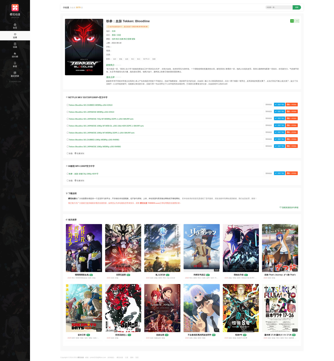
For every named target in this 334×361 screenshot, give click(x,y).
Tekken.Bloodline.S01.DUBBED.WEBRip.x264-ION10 (90, 105)
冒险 (133, 39)
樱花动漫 (120, 357)
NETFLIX (146, 59)
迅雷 (137, 357)
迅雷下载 (281, 104)
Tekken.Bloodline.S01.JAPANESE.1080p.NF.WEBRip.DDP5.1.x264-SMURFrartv (102, 133)
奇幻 (125, 39)
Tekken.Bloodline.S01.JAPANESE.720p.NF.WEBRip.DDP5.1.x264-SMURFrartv (101, 119)
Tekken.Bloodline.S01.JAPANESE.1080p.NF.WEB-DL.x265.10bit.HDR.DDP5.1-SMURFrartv (106, 126)
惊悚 (129, 39)
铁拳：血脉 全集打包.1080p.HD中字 (83, 174)
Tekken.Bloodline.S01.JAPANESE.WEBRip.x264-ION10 (91, 112)
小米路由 (293, 104)
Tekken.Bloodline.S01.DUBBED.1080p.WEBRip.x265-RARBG (94, 140)
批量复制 (80, 153)
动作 (114, 39)
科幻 (118, 39)
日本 (114, 31)
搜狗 (131, 357)
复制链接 (269, 104)
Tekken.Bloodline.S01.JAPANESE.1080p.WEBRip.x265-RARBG (95, 147)
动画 (121, 39)
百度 (126, 357)
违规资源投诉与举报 (289, 207)
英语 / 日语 (116, 35)
